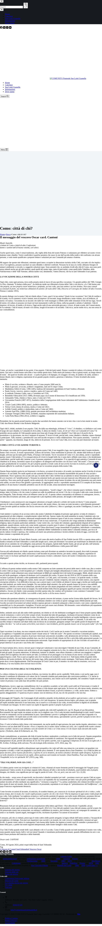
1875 (70, 861)
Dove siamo (9, 92)
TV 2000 (8, 885)
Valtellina (73, 863)
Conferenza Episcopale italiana (17, 878)
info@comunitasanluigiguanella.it (24, 910)
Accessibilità (10, 923)
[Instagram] (7, 28)
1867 (63, 861)
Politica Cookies (11, 918)
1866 (58, 859)
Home (7, 83)
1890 (83, 865)
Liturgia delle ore (11, 872)
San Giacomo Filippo (39, 865)
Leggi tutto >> (92, 865)
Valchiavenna (32, 861)
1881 (97, 863)
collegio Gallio (66, 856)
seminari (6, 859)
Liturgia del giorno (12, 870)
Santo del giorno (11, 874)
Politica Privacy (11, 921)
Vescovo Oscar (34, 849)
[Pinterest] (7, 852)
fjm (78, 914)
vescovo (66, 859)
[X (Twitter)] (4, 28)
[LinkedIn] (10, 852)
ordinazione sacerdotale (36, 859)
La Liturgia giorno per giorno (16, 883)
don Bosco (96, 861)
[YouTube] (10, 28)
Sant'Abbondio (21, 849)
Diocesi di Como (7, 849)
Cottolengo (16, 863)
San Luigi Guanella (12, 87)
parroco (65, 863)
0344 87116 (17, 905)
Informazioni (10, 89)
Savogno (54, 861)
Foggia (75, 859)
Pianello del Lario (64, 865)
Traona (82, 863)
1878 (91, 863)
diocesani (13, 859)
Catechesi (9, 85)
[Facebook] (1, 28)
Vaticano (8, 887)
